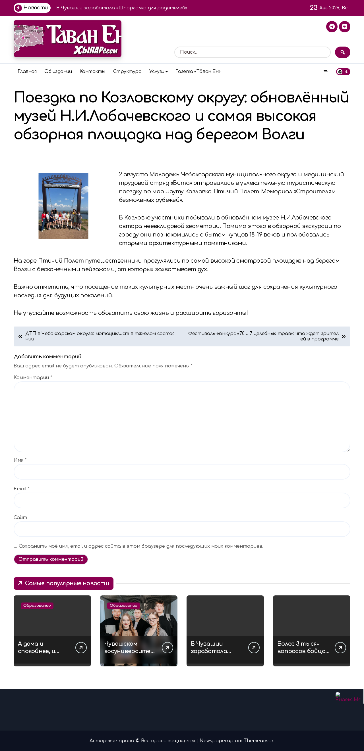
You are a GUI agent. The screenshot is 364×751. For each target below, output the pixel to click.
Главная (27, 71)
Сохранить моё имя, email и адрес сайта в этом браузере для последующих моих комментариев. (141, 546)
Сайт (20, 517)
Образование (37, 606)
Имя (20, 460)
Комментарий (33, 377)
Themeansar (258, 740)
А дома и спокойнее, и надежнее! (36, 651)
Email (22, 488)
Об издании (58, 71)
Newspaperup (216, 740)
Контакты (92, 71)
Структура (127, 71)
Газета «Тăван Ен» (198, 71)
